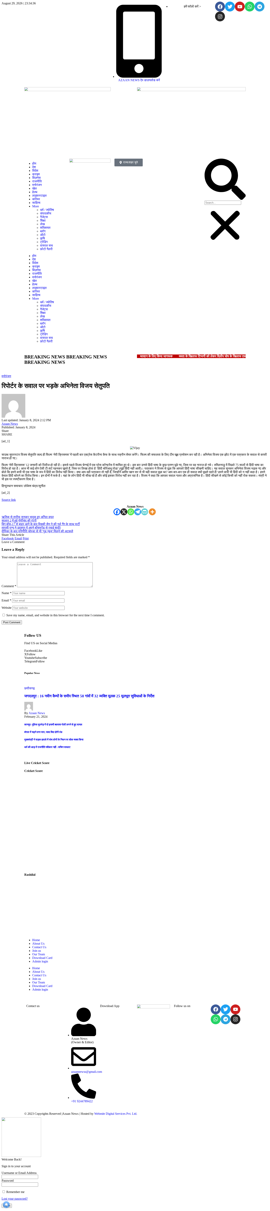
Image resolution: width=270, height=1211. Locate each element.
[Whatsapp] (250, 6)
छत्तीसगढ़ (29, 688)
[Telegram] (259, 6)
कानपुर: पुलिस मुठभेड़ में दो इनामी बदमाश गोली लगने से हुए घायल (53, 724)
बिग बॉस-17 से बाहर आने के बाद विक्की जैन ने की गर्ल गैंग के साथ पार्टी (41, 524)
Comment (9, 586)
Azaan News (10, 423)
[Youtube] (240, 6)
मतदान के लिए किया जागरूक (156, 356)
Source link (9, 499)
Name (6, 593)
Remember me (15, 1192)
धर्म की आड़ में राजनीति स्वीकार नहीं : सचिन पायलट (47, 747)
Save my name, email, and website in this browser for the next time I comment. (55, 615)
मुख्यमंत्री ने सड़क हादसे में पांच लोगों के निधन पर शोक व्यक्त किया (53, 739)
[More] (152, 511)
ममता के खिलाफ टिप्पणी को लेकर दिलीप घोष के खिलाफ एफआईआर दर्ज (219, 356)
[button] (225, 180)
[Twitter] (230, 6)
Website (6, 607)
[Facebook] (220, 6)
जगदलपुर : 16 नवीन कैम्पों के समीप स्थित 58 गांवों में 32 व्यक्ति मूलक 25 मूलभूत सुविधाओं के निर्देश (89, 696)
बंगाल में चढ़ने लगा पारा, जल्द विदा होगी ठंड (43, 732)
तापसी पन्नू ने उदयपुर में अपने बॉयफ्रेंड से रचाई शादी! (31, 527)
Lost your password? (15, 1198)
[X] (123, 511)
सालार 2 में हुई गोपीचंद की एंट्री (19, 520)
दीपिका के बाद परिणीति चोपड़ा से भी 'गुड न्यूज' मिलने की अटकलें (37, 531)
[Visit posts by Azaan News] (13, 416)
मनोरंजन (6, 376)
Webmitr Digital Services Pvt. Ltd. (115, 1113)
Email (6, 600)
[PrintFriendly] (144, 511)
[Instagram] (220, 16)
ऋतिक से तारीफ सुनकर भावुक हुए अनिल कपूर (28, 517)
